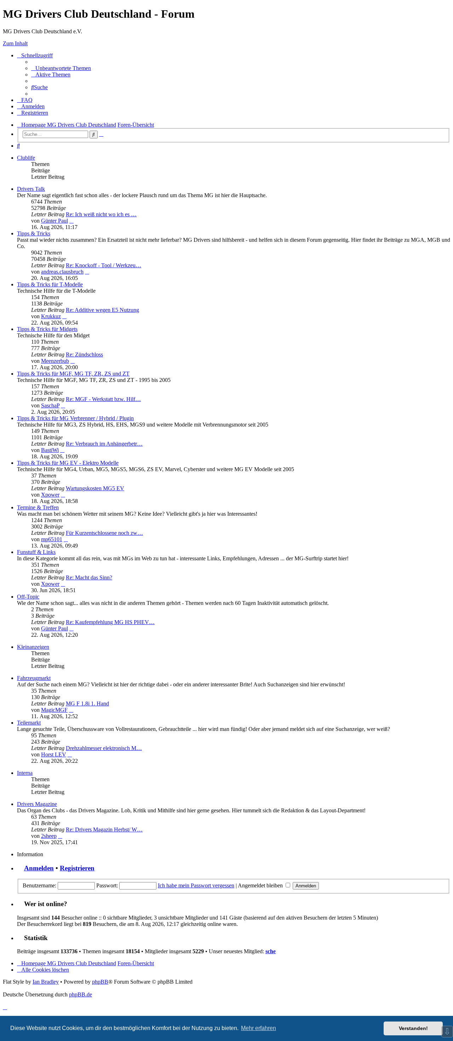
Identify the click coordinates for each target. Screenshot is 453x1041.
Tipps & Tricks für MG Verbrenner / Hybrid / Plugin (75, 418)
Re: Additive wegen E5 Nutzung (102, 310)
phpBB (100, 982)
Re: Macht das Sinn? (89, 577)
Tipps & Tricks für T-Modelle (50, 284)
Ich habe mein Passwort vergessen (196, 885)
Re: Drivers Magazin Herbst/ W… (104, 829)
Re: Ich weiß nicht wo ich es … (101, 214)
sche (270, 951)
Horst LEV (53, 754)
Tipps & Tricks (33, 233)
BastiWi (50, 450)
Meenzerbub (55, 361)
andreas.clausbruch (62, 272)
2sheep (49, 836)
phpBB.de (80, 994)
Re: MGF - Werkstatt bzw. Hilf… (103, 399)
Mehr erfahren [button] (258, 1028)
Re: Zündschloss (84, 354)
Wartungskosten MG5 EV (95, 488)
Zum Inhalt (15, 43)
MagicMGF (54, 710)
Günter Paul (54, 221)
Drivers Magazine (37, 804)
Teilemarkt (29, 723)
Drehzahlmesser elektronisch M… (104, 748)
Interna (25, 773)
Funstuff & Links (36, 552)
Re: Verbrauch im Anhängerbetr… (104, 444)
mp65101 (51, 539)
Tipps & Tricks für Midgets (47, 329)
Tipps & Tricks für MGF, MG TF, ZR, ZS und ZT (73, 374)
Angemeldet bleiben (261, 885)
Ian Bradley (46, 982)
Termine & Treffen (38, 507)
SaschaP (50, 405)
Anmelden (39, 868)
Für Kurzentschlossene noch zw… (104, 533)
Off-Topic (28, 597)
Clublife (26, 158)
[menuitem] (61, 68)
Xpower (50, 495)
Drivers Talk (31, 189)
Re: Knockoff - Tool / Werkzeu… (103, 265)
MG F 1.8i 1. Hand (87, 703)
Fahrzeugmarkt (34, 678)
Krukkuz (51, 316)
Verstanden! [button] (413, 1028)
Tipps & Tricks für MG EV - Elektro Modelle (68, 463)
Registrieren (77, 868)
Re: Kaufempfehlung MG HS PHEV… (110, 622)
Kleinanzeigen (33, 647)
